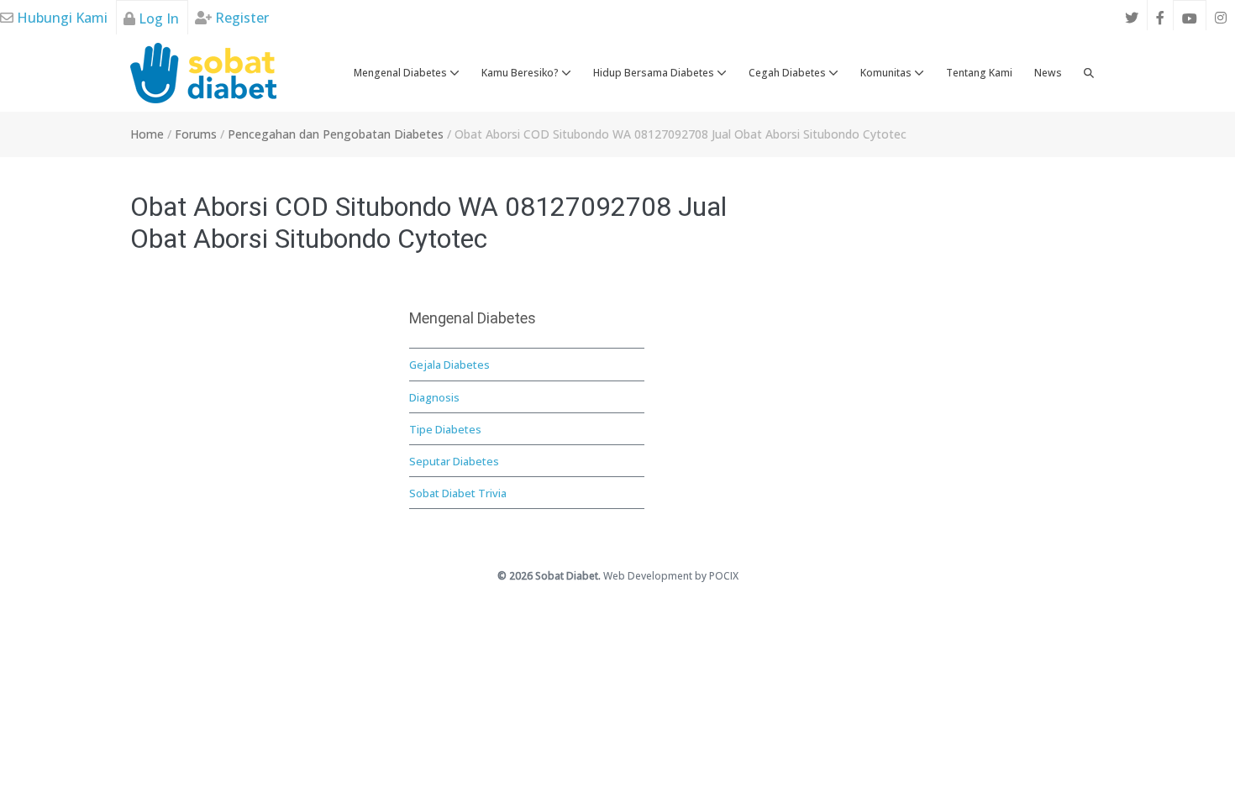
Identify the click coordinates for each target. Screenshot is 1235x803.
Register (240, 17)
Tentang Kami (979, 73)
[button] (1089, 73)
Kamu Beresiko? (521, 73)
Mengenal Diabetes (401, 73)
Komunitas (887, 73)
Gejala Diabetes (449, 364)
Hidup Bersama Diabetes (655, 73)
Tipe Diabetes (445, 429)
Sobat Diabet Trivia (458, 493)
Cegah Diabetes (788, 73)
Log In (157, 18)
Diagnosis (434, 397)
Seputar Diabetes (454, 461)
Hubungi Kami (60, 17)
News (1048, 73)
